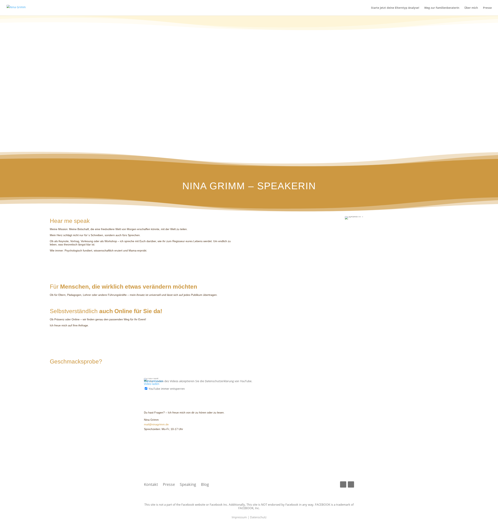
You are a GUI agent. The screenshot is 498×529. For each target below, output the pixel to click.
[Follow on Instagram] (351, 484)
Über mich (471, 8)
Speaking (188, 484)
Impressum (239, 517)
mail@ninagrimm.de (156, 424)
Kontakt (153, 484)
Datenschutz (258, 517)
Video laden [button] (151, 384)
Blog (205, 484)
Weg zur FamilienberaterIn (441, 8)
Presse (487, 8)
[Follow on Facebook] (343, 484)
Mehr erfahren (153, 381)
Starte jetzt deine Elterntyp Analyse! (395, 8)
